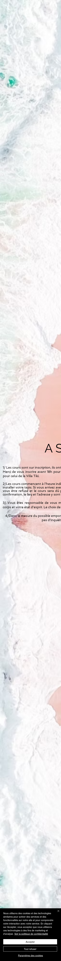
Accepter (30, 941)
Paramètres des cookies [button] (30, 955)
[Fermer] (56, 913)
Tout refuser (30, 949)
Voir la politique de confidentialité (31, 933)
